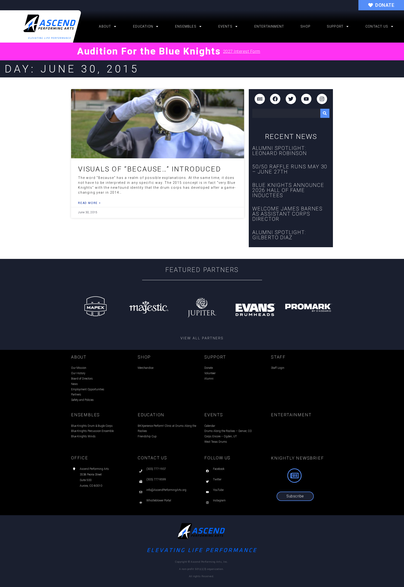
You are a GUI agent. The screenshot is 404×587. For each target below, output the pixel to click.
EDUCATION (151, 414)
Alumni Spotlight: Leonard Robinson (279, 150)
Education (143, 26)
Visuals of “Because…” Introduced (149, 169)
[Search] (324, 113)
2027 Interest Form (241, 51)
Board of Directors (82, 378)
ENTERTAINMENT (291, 414)
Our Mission (78, 368)
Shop (305, 26)
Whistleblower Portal (158, 500)
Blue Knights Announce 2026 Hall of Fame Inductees (288, 190)
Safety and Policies (82, 400)
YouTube (218, 490)
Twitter (217, 479)
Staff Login (277, 368)
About (105, 26)
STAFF (278, 357)
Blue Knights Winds (83, 436)
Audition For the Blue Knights (149, 51)
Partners (76, 394)
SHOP (144, 357)
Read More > (89, 203)
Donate (208, 368)
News (74, 384)
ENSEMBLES (85, 414)
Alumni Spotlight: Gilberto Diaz (279, 234)
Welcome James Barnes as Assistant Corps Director (287, 214)
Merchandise (145, 368)
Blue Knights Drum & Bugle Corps (92, 426)
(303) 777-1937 (156, 469)
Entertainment (269, 26)
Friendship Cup (147, 436)
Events (225, 26)
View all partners (202, 338)
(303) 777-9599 (156, 479)
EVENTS (213, 414)
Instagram (219, 500)
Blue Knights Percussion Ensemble (92, 431)
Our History (78, 373)
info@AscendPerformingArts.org (166, 490)
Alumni (208, 378)
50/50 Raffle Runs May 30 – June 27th (289, 169)
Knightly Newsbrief (297, 458)
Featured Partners (202, 270)
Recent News (291, 136)
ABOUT (79, 357)
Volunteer (210, 373)
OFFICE (79, 457)
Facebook (218, 469)
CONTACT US (152, 457)
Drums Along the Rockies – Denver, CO (228, 431)
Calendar (209, 426)
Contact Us (376, 26)
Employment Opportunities (87, 389)
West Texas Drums (215, 441)
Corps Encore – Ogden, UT (220, 436)
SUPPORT (215, 357)
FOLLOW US (217, 457)
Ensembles (185, 26)
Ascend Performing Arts (94, 469)
